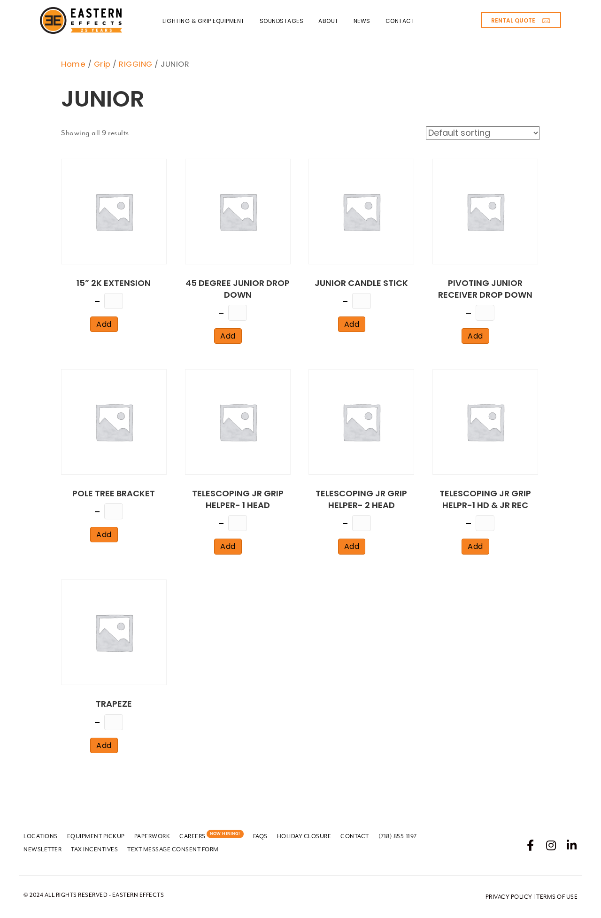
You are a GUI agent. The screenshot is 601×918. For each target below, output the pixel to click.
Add (104, 324)
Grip (102, 64)
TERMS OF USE (557, 897)
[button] (521, 20)
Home (73, 64)
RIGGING (136, 64)
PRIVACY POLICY (508, 897)
